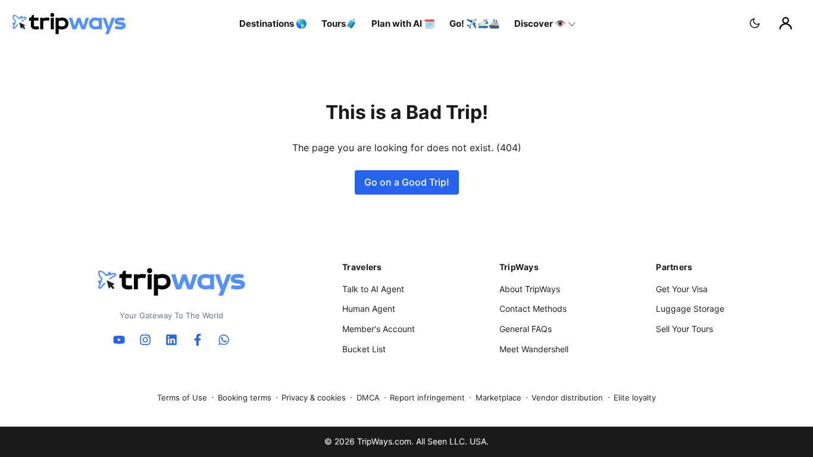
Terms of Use (182, 397)
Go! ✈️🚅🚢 (474, 23)
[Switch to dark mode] (755, 23)
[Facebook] (197, 339)
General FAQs (525, 329)
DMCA (368, 397)
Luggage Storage (690, 308)
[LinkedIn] (171, 339)
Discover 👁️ (540, 23)
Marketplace (498, 397)
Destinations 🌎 (273, 23)
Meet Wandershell (533, 349)
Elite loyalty (635, 397)
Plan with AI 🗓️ (403, 23)
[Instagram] (145, 339)
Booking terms (244, 397)
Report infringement (427, 397)
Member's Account (378, 329)
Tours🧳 (339, 23)
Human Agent (368, 308)
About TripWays (529, 289)
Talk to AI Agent (373, 289)
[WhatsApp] (223, 339)
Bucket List (364, 349)
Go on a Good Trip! (406, 182)
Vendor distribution (567, 397)
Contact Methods (533, 308)
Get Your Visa (682, 289)
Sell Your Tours (684, 329)
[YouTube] (119, 339)
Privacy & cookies (314, 397)
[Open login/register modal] (786, 23)
